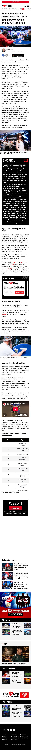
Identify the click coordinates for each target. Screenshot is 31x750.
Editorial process (24, 738)
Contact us (4, 738)
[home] (6, 6)
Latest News (4, 9)
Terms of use (14, 734)
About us (4, 734)
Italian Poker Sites (15, 738)
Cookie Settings (14, 739)
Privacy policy (23, 734)
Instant (21, 9)
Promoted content (15, 736)
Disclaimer (4, 736)
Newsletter (4, 739)
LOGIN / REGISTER (15, 2)
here (23, 513)
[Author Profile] (4, 50)
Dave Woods (9, 49)
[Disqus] (15, 536)
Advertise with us (24, 736)
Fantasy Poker (12, 9)
